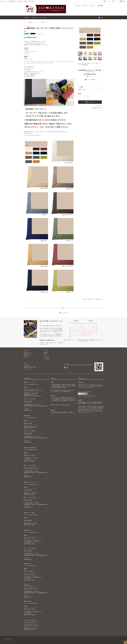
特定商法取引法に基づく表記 (30, 367)
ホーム (25, 22)
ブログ (25, 363)
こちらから (32, 135)
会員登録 (123, 1)
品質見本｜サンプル (44, 22)
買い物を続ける (99, 299)
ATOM (27, 365)
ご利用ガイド (27, 17)
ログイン (115, 1)
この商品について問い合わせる (88, 299)
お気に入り (90, 76)
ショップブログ (42, 17)
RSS (25, 365)
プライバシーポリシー (28, 369)
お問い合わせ (34, 17)
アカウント (107, 1)
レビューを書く (64, 312)
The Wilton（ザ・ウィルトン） (33, 22)
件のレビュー (40, 34)
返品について (99, 105)
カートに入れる (90, 102)
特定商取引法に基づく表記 (97, 107)
